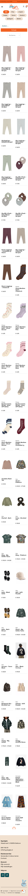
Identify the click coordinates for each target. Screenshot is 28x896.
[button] (2, 6)
